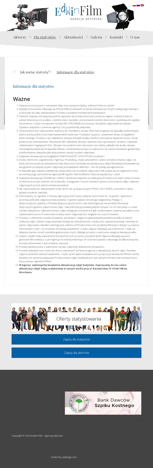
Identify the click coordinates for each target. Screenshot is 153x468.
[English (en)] (142, 5)
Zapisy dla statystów (76, 339)
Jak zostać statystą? (35, 72)
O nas (135, 37)
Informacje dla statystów (75, 72)
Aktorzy (19, 37)
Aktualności (73, 37)
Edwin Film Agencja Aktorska (78, 11)
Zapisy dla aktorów (76, 353)
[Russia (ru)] (138, 5)
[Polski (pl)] (134, 5)
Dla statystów (45, 37)
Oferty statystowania (78, 318)
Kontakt (116, 37)
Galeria (96, 37)
